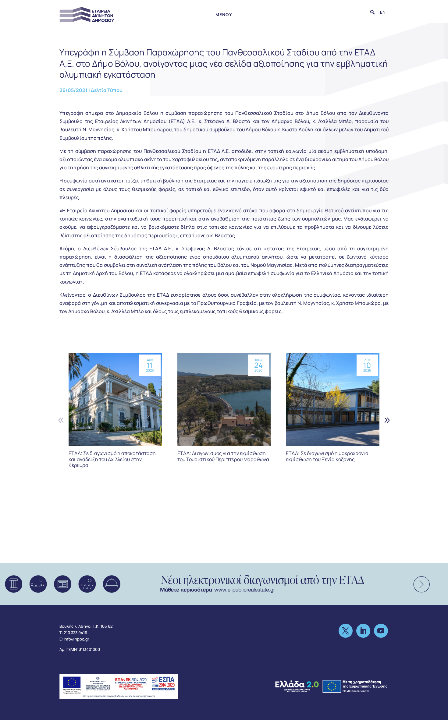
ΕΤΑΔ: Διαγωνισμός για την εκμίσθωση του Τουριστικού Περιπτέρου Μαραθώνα (223, 456)
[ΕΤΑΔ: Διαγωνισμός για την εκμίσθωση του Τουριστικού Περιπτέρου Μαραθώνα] (224, 399)
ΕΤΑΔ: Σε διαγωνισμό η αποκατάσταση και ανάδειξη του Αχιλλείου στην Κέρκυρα (112, 459)
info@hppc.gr (76, 639)
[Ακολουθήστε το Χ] (345, 630)
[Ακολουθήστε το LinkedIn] (363, 630)
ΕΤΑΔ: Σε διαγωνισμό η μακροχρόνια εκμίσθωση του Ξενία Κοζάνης (327, 456)
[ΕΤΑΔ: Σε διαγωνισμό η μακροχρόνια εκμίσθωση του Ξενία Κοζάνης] (332, 399)
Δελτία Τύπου (107, 90)
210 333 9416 (75, 632)
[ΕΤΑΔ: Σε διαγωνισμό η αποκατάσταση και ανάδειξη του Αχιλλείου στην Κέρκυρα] (115, 399)
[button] (372, 12)
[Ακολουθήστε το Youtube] (381, 630)
